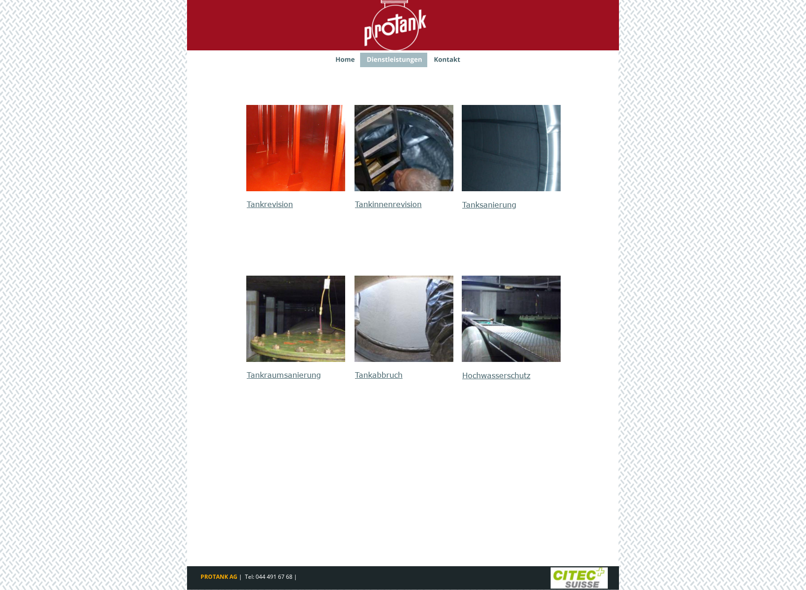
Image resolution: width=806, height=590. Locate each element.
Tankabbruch (379, 375)
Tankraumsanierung (284, 375)
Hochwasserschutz (496, 375)
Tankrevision (270, 204)
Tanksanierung (489, 205)
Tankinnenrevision (388, 204)
